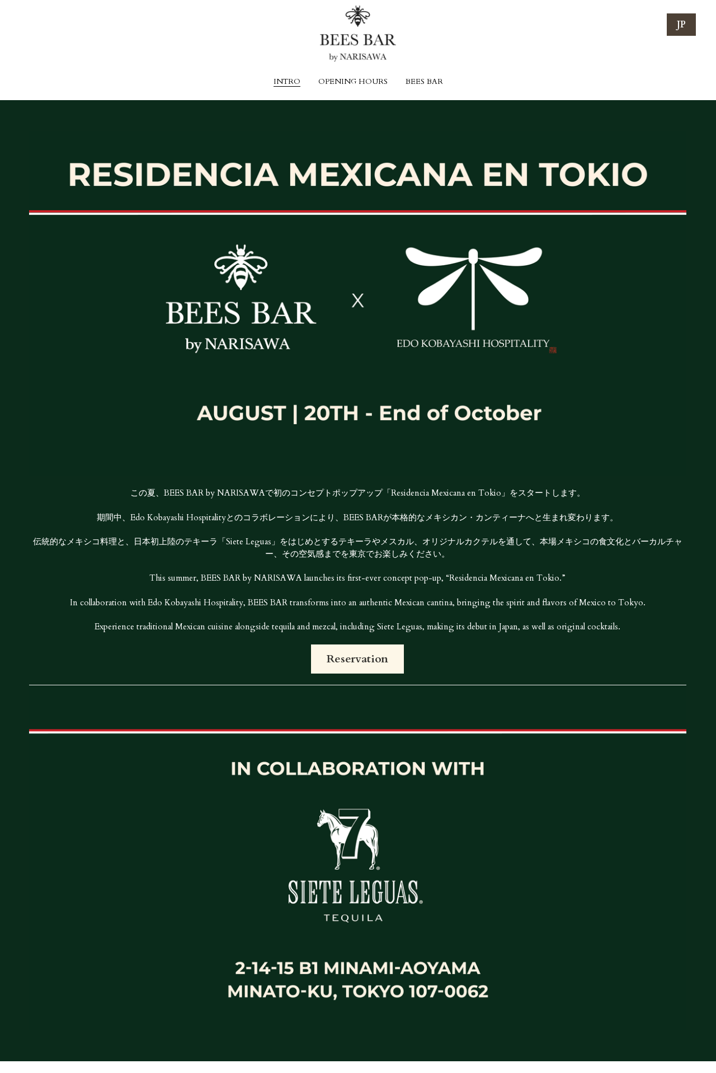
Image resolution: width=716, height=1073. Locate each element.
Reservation (357, 664)
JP (681, 24)
